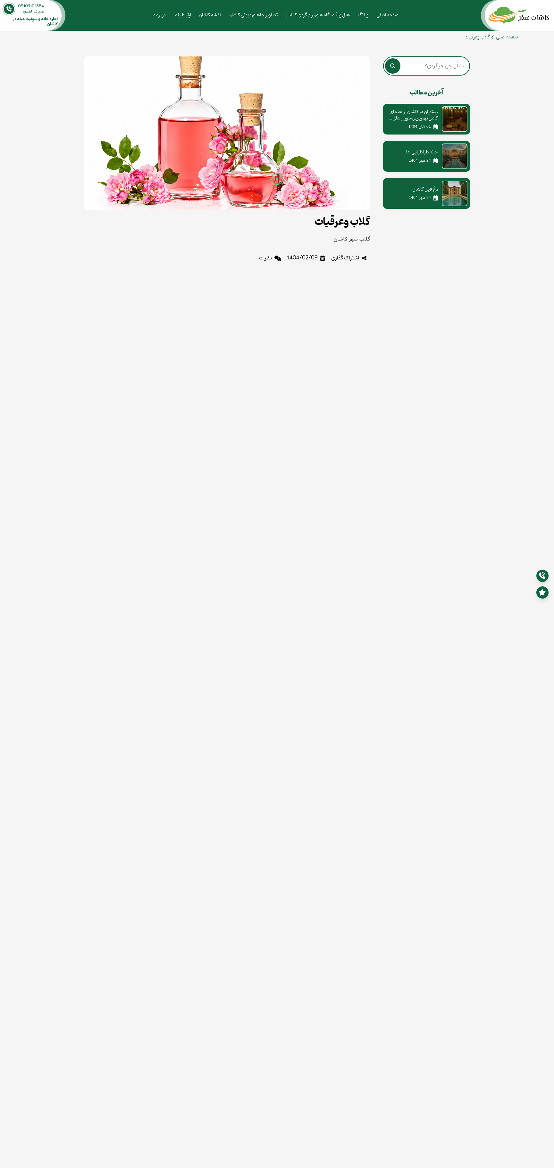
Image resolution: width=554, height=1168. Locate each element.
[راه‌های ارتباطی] (542, 592)
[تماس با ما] (542, 575)
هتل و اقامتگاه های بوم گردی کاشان (317, 15)
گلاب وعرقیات (477, 37)
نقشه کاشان (210, 15)
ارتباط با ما (182, 15)
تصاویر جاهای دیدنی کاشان (253, 15)
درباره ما (159, 15)
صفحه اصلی (387, 15)
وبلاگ (363, 15)
